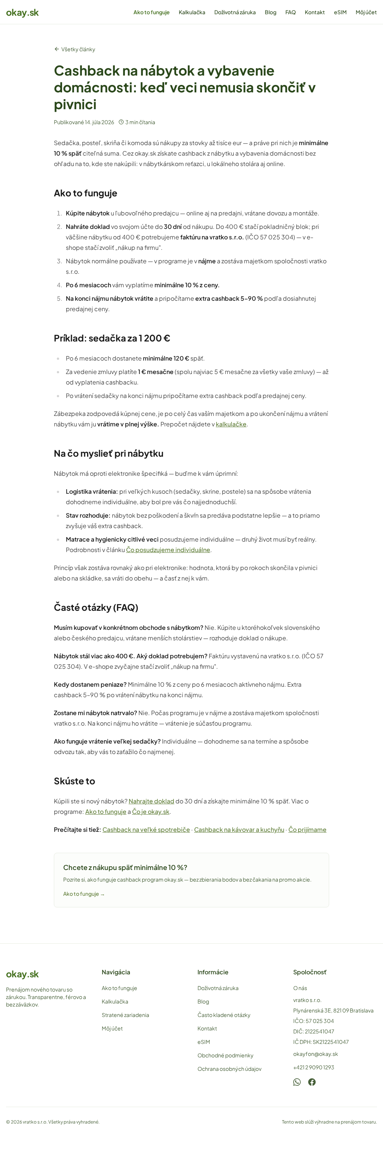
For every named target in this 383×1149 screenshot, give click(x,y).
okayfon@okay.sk (315, 1053)
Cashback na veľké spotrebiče (146, 829)
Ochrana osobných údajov (229, 1068)
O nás (300, 987)
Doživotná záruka (235, 12)
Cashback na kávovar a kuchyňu (239, 829)
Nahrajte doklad (151, 801)
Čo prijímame (307, 829)
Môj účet (366, 12)
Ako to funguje (152, 12)
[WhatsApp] (297, 1082)
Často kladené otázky (224, 1014)
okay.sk (22, 12)
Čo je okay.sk (150, 811)
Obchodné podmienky (225, 1055)
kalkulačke (231, 424)
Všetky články (78, 49)
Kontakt (315, 12)
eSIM (340, 12)
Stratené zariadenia (125, 1014)
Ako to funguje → (84, 893)
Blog (270, 12)
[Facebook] (312, 1082)
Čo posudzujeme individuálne (168, 550)
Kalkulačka (192, 12)
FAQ (290, 12)
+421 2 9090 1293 (313, 1067)
